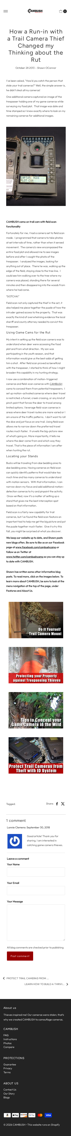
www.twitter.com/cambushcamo (24, 556)
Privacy (7, 1068)
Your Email (13, 883)
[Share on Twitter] (63, 803)
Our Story (9, 1093)
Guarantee (9, 1064)
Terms (7, 1072)
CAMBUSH (56, 384)
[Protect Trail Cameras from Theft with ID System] (36, 755)
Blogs (6, 1097)
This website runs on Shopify (43, 1124)
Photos (7, 1043)
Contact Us (9, 1089)
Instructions (10, 1039)
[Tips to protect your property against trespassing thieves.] (36, 665)
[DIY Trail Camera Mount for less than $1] (36, 620)
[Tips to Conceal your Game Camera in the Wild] (36, 710)
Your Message (15, 901)
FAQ (6, 1035)
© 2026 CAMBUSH (14, 1124)
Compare (8, 1047)
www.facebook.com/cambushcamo (35, 547)
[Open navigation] (6, 11)
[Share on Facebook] (57, 803)
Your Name (13, 864)
